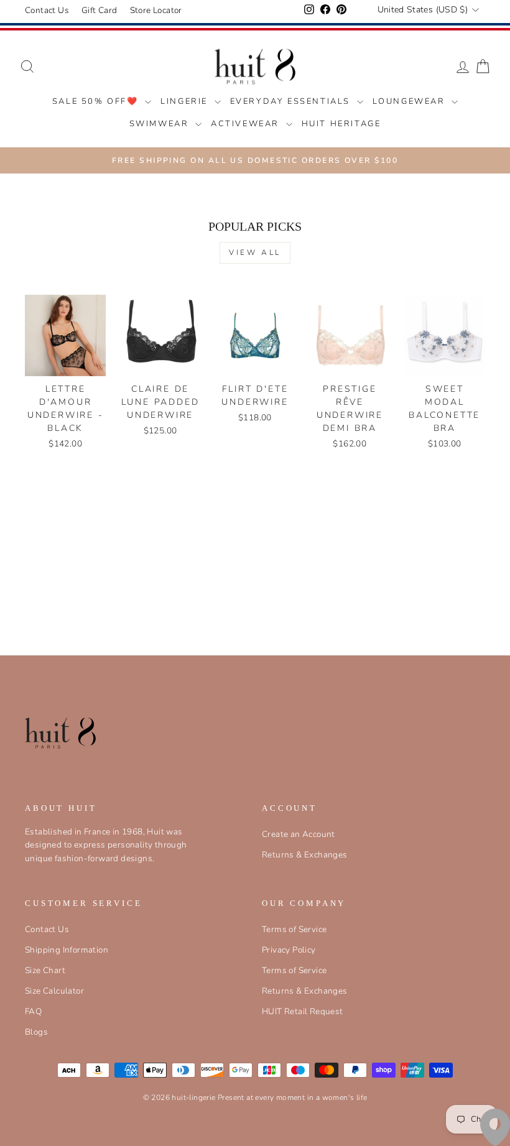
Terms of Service (294, 929)
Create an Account (298, 834)
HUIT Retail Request (302, 1011)
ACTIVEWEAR (247, 123)
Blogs (36, 1032)
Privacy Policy (289, 950)
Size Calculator (54, 991)
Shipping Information (66, 950)
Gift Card (99, 10)
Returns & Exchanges (305, 855)
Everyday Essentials (292, 101)
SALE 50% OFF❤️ (97, 101)
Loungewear (411, 101)
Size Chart (45, 970)
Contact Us (47, 10)
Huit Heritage (341, 123)
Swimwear (160, 123)
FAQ (33, 1011)
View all (255, 252)
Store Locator (156, 10)
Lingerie (185, 101)
